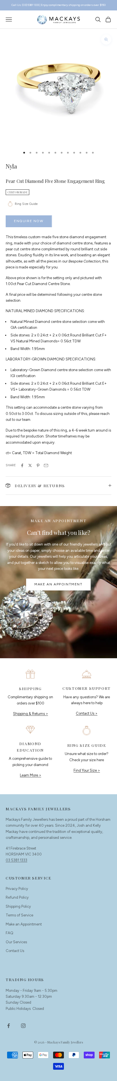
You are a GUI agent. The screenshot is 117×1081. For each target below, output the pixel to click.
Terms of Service (19, 915)
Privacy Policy (17, 889)
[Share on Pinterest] (38, 465)
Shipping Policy (18, 906)
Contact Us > (86, 713)
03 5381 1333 (16, 860)
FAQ (9, 933)
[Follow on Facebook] (8, 1026)
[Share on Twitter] (30, 465)
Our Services (16, 942)
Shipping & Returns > (30, 714)
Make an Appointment (58, 584)
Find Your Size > (87, 770)
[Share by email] (46, 465)
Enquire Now (29, 221)
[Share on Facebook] (22, 465)
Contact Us (15, 951)
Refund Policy (17, 897)
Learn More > (30, 775)
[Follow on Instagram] (23, 1026)
